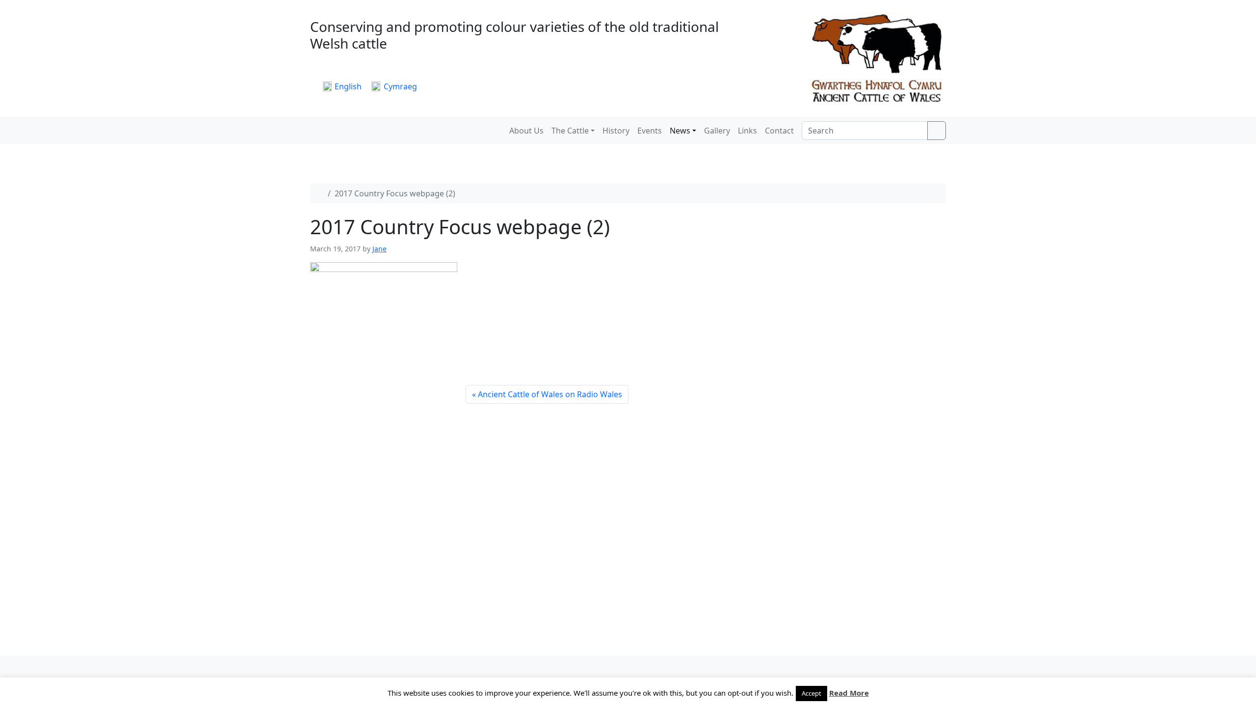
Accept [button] (811, 693)
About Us (526, 130)
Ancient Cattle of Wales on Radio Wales (550, 394)
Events (649, 130)
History (615, 130)
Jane (379, 248)
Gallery (717, 130)
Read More (849, 693)
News (680, 130)
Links (747, 130)
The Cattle (570, 130)
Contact (779, 130)
